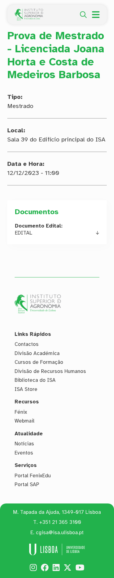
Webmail (24, 421)
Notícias (24, 443)
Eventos (24, 453)
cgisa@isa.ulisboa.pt (60, 532)
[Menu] (95, 14)
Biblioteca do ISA (35, 380)
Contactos (27, 344)
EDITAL (23, 233)
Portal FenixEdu (33, 475)
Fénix (21, 412)
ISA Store (26, 389)
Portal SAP (27, 484)
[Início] (29, 12)
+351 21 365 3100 (60, 522)
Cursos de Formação (39, 362)
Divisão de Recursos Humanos (50, 371)
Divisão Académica (37, 353)
